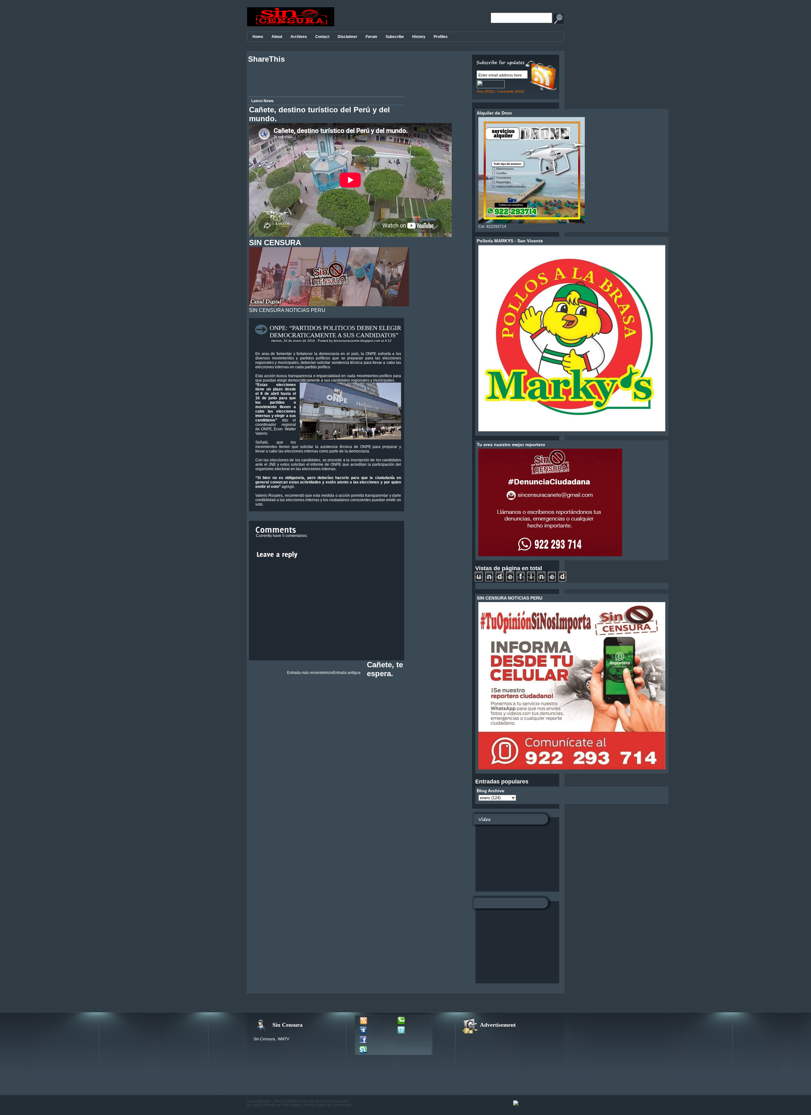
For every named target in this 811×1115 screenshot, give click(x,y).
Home (257, 36)
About (276, 36)
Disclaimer (347, 36)
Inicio (328, 672)
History (418, 36)
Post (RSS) (485, 91)
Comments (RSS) (510, 91)
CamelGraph (342, 1105)
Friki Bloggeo (292, 1105)
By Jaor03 (255, 1105)
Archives (299, 36)
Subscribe (395, 36)
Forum (371, 36)
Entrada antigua (347, 672)
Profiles (441, 36)
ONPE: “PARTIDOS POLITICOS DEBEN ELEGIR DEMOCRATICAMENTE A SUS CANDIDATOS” (335, 331)
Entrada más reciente (305, 672)
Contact (322, 36)
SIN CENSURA (285, 1101)
